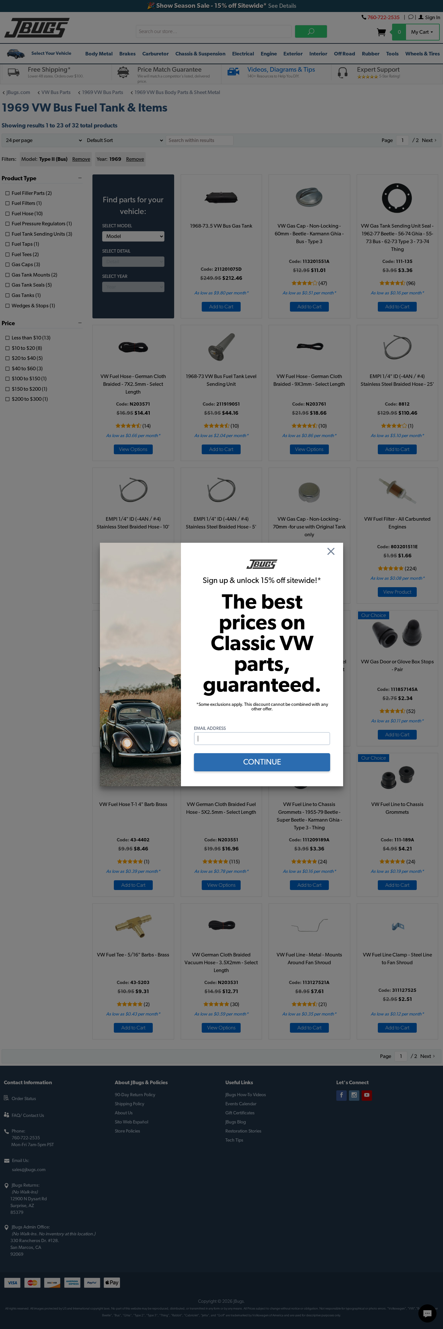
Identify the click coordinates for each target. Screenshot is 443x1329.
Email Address (210, 728)
